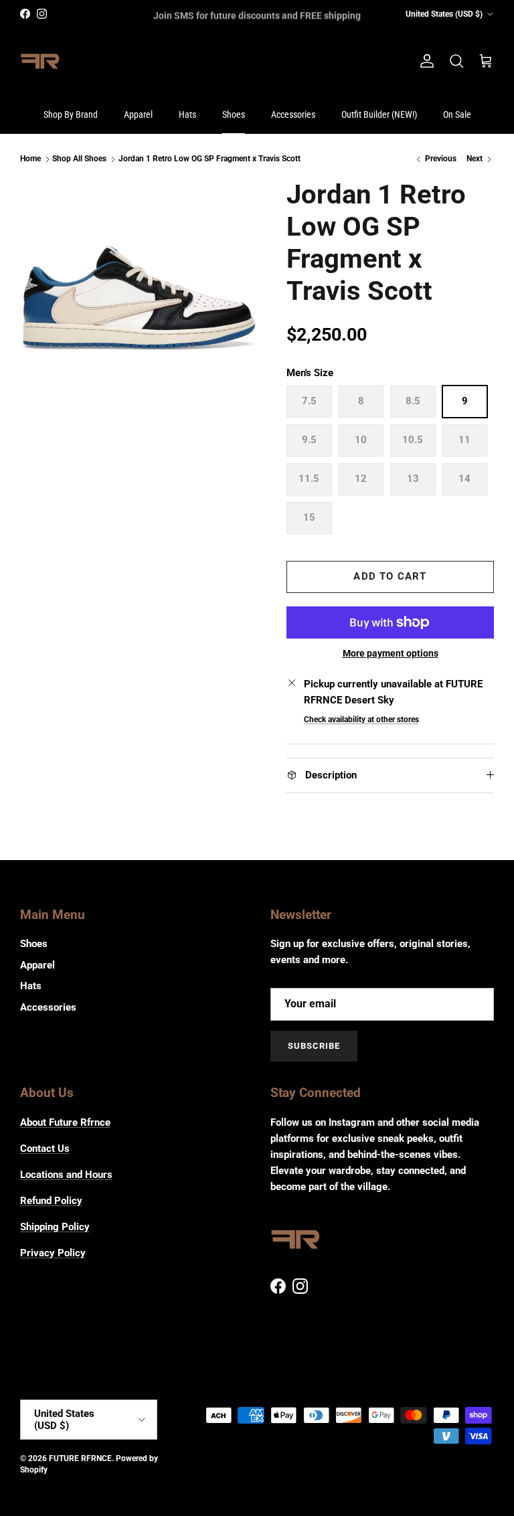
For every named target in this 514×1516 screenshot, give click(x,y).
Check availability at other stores (361, 719)
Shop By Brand (71, 114)
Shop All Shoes (79, 159)
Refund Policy (51, 1201)
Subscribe (314, 1046)
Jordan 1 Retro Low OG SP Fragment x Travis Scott (209, 159)
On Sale (457, 114)
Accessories (293, 114)
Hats (187, 114)
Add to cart (389, 576)
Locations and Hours (66, 1175)
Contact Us (45, 1149)
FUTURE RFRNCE (80, 1458)
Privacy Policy (53, 1253)
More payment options (390, 653)
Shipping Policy (55, 1227)
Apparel (138, 114)
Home (30, 159)
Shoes (233, 114)
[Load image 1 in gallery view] (138, 297)
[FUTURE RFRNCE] (40, 61)
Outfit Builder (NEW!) (379, 114)
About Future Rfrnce (65, 1122)
